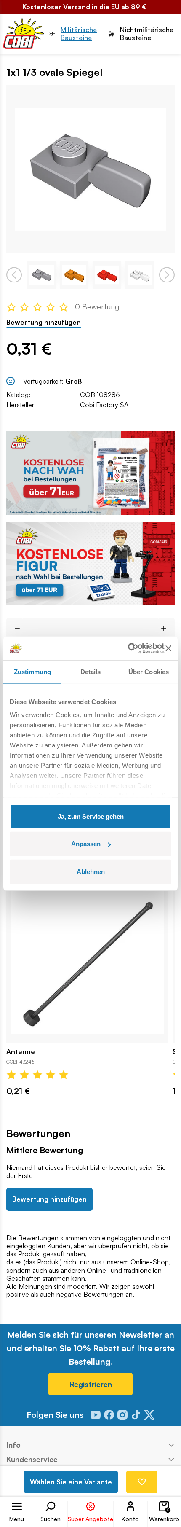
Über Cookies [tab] (148, 671)
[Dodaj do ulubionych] (141, 1482)
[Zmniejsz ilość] (14, 628)
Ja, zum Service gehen (91, 816)
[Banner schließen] (168, 648)
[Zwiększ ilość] (167, 628)
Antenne (20, 1052)
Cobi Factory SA (104, 405)
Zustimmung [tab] (32, 671)
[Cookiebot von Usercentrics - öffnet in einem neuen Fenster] (128, 648)
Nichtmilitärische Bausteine (146, 34)
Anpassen (86, 843)
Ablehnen (91, 871)
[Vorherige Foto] (14, 274)
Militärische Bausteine (79, 34)
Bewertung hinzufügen (43, 322)
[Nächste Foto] (167, 274)
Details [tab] (90, 671)
